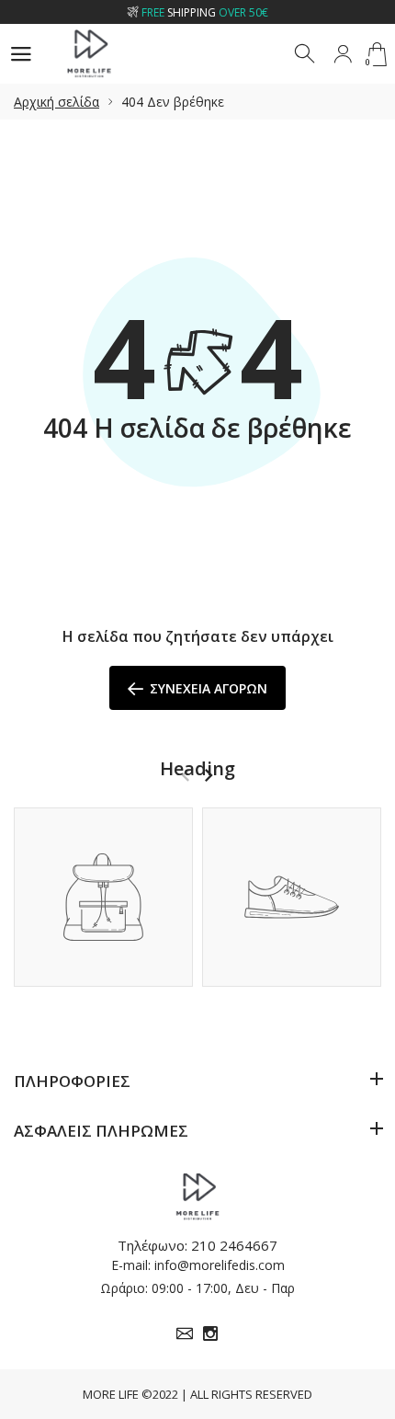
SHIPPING (204, 12)
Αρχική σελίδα (56, 101)
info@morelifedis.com (219, 1265)
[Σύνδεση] (342, 54)
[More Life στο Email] (185, 1333)
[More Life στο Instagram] (210, 1333)
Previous (185, 775)
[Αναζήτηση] (306, 54)
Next (208, 775)
